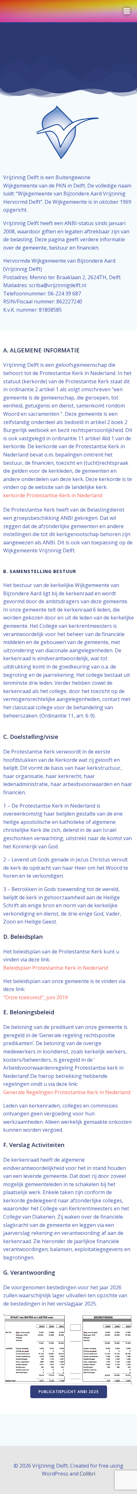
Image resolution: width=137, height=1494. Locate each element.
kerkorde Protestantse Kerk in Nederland (52, 495)
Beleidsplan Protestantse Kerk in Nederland (55, 967)
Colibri (87, 1473)
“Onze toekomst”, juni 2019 (35, 997)
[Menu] (126, 11)
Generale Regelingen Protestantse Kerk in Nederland (66, 1092)
